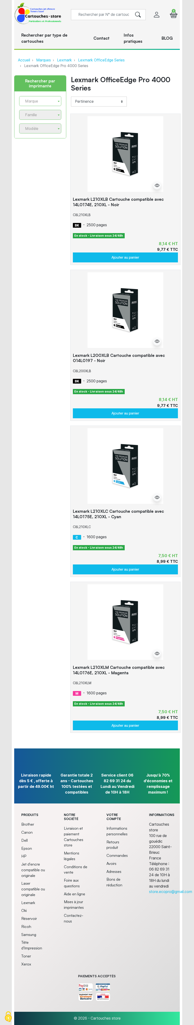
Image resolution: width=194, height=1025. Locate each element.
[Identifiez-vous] (156, 15)
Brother (27, 824)
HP (23, 856)
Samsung (28, 934)
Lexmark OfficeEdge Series (101, 60)
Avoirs (111, 863)
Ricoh (26, 926)
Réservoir (29, 918)
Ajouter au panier (125, 257)
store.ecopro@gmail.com (170, 891)
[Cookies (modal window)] (8, 1017)
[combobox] (40, 101)
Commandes (117, 855)
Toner (26, 956)
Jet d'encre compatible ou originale (33, 870)
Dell (24, 840)
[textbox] (38, 101)
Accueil (24, 60)
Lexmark (64, 60)
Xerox (26, 964)
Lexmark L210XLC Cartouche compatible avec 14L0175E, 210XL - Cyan (118, 513)
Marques (43, 60)
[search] (138, 14)
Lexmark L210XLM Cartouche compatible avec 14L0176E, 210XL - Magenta (119, 670)
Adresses (113, 871)
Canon (27, 832)
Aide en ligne (74, 894)
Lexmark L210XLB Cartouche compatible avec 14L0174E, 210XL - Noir (118, 201)
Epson (26, 848)
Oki (24, 910)
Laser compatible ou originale (33, 889)
